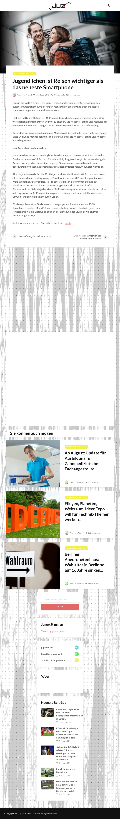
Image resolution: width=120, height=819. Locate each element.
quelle (68, 223)
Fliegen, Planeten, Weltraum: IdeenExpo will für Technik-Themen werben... (87, 511)
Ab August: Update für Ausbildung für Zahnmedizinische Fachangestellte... (85, 460)
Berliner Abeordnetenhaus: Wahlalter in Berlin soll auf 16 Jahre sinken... (86, 562)
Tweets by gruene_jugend (53, 631)
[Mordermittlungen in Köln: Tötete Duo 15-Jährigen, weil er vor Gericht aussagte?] (47, 784)
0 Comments (59, 95)
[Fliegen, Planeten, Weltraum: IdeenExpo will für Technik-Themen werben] (33, 514)
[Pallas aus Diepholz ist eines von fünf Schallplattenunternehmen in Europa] (47, 712)
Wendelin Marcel (24, 95)
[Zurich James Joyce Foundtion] (47, 772)
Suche (60, 606)
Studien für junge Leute (24, 74)
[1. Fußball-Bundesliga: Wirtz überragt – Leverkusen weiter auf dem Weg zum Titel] (47, 731)
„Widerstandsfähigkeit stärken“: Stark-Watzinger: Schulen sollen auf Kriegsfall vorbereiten (67, 753)
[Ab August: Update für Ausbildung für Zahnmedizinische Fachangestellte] (33, 463)
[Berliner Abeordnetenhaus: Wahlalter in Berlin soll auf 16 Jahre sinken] (33, 564)
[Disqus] (60, 290)
